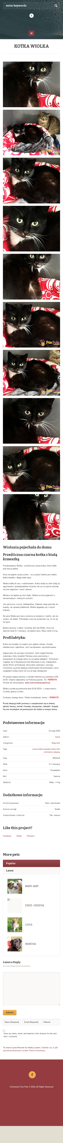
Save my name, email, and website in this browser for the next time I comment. (30, 1035)
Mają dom (56, 743)
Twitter (19, 836)
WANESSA (30, 944)
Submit (9, 1012)
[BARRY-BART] (14, 886)
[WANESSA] (14, 944)
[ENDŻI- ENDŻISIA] (14, 905)
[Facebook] (31, 15)
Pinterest (30, 836)
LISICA (28, 924)
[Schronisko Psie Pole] (31, 24)
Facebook (7, 836)
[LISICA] (14, 924)
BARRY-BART (32, 886)
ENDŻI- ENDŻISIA (34, 905)
